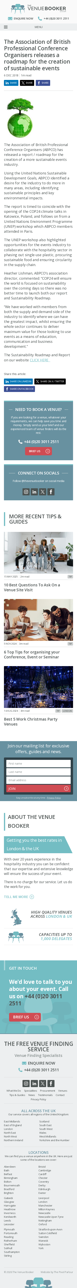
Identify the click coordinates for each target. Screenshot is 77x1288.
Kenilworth (10, 1217)
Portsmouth (10, 1233)
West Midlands (47, 1136)
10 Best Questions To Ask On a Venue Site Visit (32, 587)
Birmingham (11, 1178)
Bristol (42, 1166)
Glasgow (9, 1202)
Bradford (9, 1189)
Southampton (12, 1252)
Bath (6, 1170)
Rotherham (10, 1240)
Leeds (7, 1220)
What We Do (14, 1090)
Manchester (45, 1205)
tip (70, 576)
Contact (60, 1095)
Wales (43, 1132)
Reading (8, 1237)
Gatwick (8, 1198)
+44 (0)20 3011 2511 (56, 18)
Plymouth (9, 1229)
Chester (43, 1178)
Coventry (43, 1181)
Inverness (9, 1213)
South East (45, 1125)
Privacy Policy (54, 797)
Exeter (42, 1193)
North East (10, 1132)
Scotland (44, 1121)
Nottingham (45, 1220)
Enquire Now (23, 18)
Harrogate (10, 1205)
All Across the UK (38, 1110)
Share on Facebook (21, 389)
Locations (38, 1152)
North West (10, 1136)
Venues (62, 1090)
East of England (13, 1125)
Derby (42, 1185)
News (31, 1095)
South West (46, 1129)
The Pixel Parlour (63, 1272)
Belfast (8, 1174)
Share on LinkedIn (20, 381)
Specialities (30, 1090)
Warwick (43, 1240)
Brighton (9, 1193)
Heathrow (9, 1209)
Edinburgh (44, 1189)
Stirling (8, 1255)
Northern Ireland (13, 1140)
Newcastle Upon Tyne (51, 1217)
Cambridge (44, 1170)
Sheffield (9, 1244)
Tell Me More (16, 896)
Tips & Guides (17, 1095)
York (41, 1248)
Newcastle (44, 1213)
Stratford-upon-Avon (50, 1229)
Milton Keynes (46, 1209)
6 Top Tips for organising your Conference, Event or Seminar (32, 655)
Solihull (8, 1248)
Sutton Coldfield (47, 1233)
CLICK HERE (40, 360)
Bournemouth (12, 1185)
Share (13, 82)
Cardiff (42, 1174)
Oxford (42, 1224)
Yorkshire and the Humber (54, 1140)
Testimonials (45, 1095)
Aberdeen (10, 1166)
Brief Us (34, 451)
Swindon (43, 1237)
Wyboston (44, 1244)
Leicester (9, 1224)
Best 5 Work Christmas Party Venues (30, 722)
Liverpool (43, 1198)
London (67, 710)
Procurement (47, 1090)
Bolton (7, 1181)
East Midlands (12, 1121)
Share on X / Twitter (52, 381)
